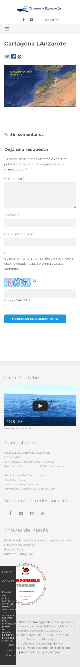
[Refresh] (34, 280)
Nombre (11, 215)
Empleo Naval (13, 549)
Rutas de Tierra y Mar (18, 554)
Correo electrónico (19, 234)
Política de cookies (40, 647)
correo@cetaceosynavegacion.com (40, 643)
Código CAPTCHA (17, 300)
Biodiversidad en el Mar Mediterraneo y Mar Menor (39, 540)
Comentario (14, 179)
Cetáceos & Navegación (33, 622)
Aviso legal (17, 647)
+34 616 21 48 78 (14, 479)
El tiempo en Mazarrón (20, 545)
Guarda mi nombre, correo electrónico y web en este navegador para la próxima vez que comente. (40, 264)
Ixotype (55, 652)
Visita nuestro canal (17, 428)
